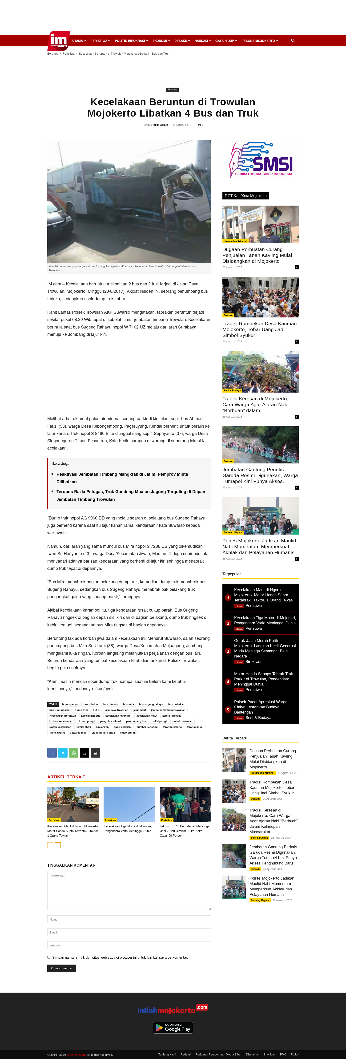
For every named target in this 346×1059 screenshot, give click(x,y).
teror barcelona (172, 727)
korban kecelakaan (60, 721)
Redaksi (186, 1054)
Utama (77, 40)
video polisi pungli (103, 732)
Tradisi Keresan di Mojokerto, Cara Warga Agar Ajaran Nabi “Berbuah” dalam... (255, 404)
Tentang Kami (167, 1054)
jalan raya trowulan (116, 710)
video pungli (128, 732)
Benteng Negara (233, 532)
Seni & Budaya (232, 390)
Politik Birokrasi (130, 40)
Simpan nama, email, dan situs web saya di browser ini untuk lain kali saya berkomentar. (120, 957)
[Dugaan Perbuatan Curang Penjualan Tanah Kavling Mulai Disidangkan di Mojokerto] (260, 224)
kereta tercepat (171, 715)
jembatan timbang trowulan (168, 710)
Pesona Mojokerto (258, 40)
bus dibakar (91, 704)
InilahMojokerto (76, 1054)
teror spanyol (195, 727)
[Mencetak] (95, 753)
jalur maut (139, 710)
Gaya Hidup (224, 40)
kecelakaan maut (147, 715)
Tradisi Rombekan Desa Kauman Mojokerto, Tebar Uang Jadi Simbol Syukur (259, 329)
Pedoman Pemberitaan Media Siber (218, 1054)
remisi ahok (83, 727)
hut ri (96, 710)
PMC (283, 1054)
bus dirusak (110, 704)
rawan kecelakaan (60, 727)
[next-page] (58, 845)
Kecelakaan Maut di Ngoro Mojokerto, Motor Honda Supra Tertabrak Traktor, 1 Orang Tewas (73, 830)
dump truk (81, 710)
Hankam (201, 40)
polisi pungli (159, 721)
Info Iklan (270, 1054)
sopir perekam (123, 727)
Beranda (52, 53)
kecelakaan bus (90, 715)
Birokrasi (253, 661)
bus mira (128, 704)
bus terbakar (176, 704)
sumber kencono (147, 727)
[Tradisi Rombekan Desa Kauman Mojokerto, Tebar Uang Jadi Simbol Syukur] (260, 297)
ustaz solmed (78, 732)
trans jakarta (57, 732)
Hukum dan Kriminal (235, 241)
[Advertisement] (173, 18)
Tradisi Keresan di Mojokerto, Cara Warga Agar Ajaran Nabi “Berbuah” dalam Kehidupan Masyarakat (273, 821)
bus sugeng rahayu (151, 704)
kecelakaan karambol (118, 715)
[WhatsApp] (73, 753)
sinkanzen (102, 727)
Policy (295, 1054)
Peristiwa (98, 40)
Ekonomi (160, 40)
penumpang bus (136, 721)
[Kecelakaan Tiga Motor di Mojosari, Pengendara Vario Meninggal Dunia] (129, 804)
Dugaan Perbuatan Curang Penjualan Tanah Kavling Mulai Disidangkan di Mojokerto (257, 255)
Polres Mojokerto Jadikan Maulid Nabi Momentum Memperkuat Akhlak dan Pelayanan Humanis (259, 546)
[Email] (84, 753)
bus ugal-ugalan (59, 710)
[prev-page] (50, 845)
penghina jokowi (110, 721)
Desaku (180, 40)
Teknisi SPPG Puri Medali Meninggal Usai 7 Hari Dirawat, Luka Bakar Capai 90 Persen (185, 830)
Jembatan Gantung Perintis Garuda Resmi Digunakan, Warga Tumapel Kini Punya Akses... (260, 475)
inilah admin (160, 124)
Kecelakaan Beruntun (62, 715)
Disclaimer (253, 1054)
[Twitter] (63, 753)
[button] (293, 41)
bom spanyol (70, 704)
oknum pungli (86, 721)
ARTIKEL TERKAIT (66, 777)
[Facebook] (52, 753)
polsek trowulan (183, 721)
